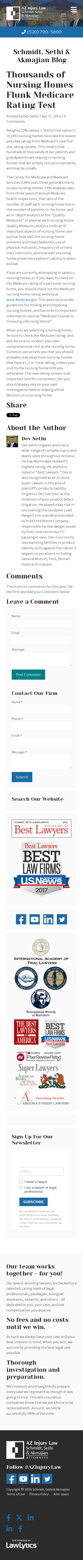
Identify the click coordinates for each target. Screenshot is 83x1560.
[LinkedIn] (9, 1529)
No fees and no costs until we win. (37, 1323)
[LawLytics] (22, 1544)
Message (18, 650)
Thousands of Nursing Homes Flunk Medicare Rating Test (40, 90)
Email (15, 633)
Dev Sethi (31, 116)
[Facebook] (20, 1529)
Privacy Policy (39, 1494)
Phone (17, 719)
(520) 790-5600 (44, 32)
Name (16, 616)
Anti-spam (61, 1494)
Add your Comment (43, 592)
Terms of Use (15, 1494)
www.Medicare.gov (22, 300)
